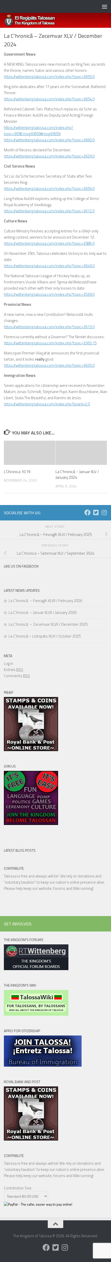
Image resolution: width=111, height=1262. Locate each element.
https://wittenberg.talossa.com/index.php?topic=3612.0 (49, 211)
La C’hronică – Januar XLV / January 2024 (77, 475)
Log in (8, 663)
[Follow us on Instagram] (104, 512)
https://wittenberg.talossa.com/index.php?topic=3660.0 (49, 140)
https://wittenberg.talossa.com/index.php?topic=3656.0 (49, 189)
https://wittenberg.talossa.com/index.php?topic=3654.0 (49, 99)
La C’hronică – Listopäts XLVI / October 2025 (45, 636)
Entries (13, 670)
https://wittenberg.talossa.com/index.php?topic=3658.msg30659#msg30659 (38, 131)
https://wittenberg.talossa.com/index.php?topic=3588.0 (49, 243)
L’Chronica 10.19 (17, 472)
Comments (17, 676)
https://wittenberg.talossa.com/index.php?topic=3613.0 (49, 327)
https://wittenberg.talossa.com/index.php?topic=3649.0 (49, 266)
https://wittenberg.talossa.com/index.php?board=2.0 (47, 404)
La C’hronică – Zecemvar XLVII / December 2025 (48, 624)
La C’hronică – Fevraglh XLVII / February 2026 (45, 601)
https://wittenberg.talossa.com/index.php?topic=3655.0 (49, 77)
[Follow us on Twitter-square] (96, 512)
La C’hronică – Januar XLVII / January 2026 (42, 612)
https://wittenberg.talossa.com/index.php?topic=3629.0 (49, 156)
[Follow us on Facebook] (87, 512)
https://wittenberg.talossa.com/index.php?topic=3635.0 (49, 365)
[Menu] (104, 6)
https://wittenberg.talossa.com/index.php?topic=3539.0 (49, 294)
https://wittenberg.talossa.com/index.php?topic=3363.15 (50, 343)
